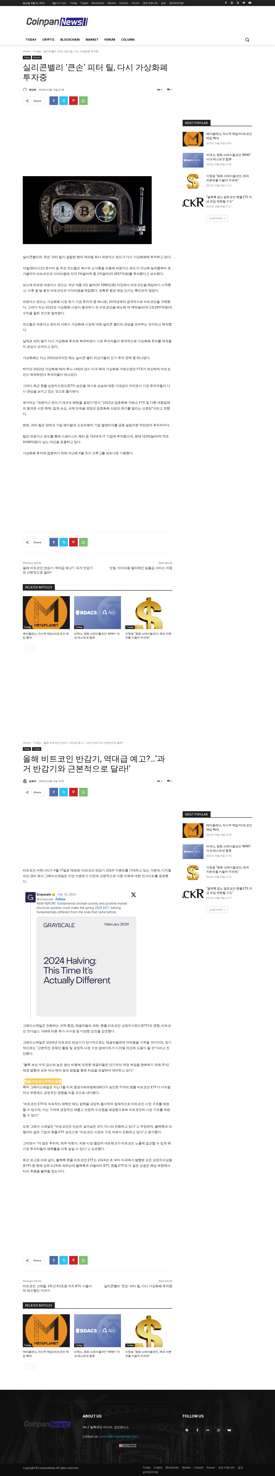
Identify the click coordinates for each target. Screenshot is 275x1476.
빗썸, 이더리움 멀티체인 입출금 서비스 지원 (140, 568)
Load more (216, 218)
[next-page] (32, 648)
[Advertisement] (172, 21)
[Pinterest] (73, 100)
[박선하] (25, 90)
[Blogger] (187, 1430)
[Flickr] (208, 1430)
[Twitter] (237, 3)
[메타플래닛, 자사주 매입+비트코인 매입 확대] (46, 612)
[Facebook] (225, 3)
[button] (247, 39)
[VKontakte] (229, 1430)
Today (37, 51)
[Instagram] (231, 3)
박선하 (32, 89)
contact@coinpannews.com (118, 1436)
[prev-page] (25, 648)
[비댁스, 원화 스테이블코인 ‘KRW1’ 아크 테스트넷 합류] (97, 612)
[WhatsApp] (83, 100)
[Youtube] (249, 3)
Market (36, 57)
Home (26, 51)
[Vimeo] (243, 3)
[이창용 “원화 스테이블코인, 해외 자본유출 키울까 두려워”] (148, 612)
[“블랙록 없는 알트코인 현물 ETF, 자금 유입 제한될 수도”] (193, 202)
